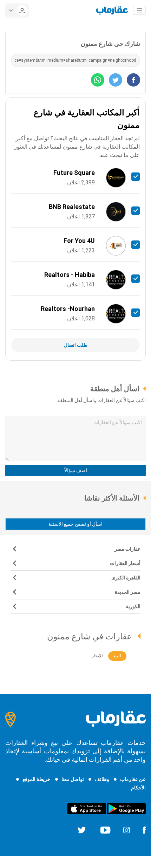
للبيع (117, 655)
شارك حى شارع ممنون (110, 43)
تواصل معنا (72, 779)
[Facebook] (144, 830)
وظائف (102, 779)
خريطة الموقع (36, 779)
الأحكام (138, 787)
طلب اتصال (75, 345)
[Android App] (126, 808)
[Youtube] (105, 830)
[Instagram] (126, 830)
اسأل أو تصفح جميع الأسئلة (75, 524)
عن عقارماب (133, 779)
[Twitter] (81, 830)
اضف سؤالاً (75, 470)
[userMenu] (17, 11)
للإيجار (97, 655)
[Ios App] (86, 808)
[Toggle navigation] (139, 10)
